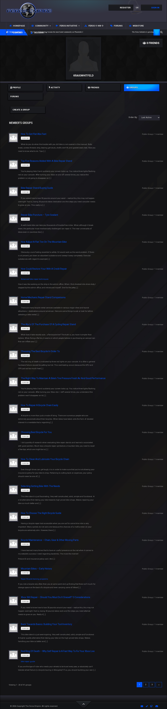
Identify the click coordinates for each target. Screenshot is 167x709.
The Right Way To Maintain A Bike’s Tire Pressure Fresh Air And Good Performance (63, 378)
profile (16, 87)
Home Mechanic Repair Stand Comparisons (43, 297)
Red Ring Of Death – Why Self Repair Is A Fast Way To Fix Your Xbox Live (58, 651)
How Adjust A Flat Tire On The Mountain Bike (44, 242)
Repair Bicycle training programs (34, 579)
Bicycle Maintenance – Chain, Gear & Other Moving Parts (50, 540)
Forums (14, 96)
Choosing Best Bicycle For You (36, 432)
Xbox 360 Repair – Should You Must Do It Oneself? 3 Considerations (55, 597)
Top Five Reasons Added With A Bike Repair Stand (46, 161)
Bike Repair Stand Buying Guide (37, 188)
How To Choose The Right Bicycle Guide (41, 513)
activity (55, 87)
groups (133, 87)
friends (94, 87)
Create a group (21, 110)
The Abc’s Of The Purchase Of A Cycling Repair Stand (48, 324)
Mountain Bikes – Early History (36, 568)
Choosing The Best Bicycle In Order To (40, 351)
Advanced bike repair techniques (34, 279)
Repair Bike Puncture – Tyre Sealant (39, 215)
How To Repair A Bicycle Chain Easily (39, 405)
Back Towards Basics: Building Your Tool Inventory (46, 624)
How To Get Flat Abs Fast (33, 134)
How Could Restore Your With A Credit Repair (44, 268)
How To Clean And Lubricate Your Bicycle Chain (45, 459)
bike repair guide (28, 661)
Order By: (133, 117)
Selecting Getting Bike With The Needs (40, 486)
